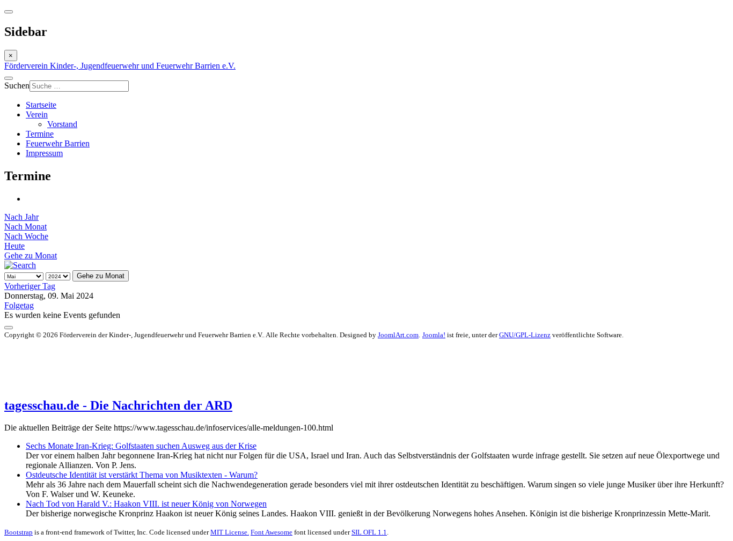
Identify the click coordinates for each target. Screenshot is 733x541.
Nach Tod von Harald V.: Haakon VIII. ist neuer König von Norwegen (146, 503)
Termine (40, 133)
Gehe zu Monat (30, 255)
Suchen (17, 85)
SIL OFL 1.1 (369, 532)
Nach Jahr (21, 216)
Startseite (41, 104)
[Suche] (20, 265)
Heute (14, 245)
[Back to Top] (8, 327)
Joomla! (433, 335)
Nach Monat (25, 226)
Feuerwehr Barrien (58, 143)
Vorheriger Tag (29, 286)
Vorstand (62, 124)
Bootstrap (18, 532)
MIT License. (229, 532)
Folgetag (19, 305)
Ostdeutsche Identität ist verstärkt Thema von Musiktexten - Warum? (142, 474)
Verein (37, 114)
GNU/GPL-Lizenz (525, 335)
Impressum (44, 153)
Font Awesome (271, 532)
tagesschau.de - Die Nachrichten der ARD (118, 405)
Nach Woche (26, 236)
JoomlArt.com (398, 335)
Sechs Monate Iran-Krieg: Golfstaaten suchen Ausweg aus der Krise (141, 445)
